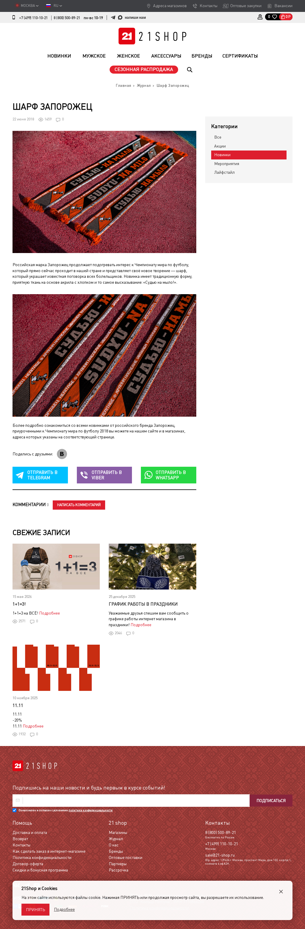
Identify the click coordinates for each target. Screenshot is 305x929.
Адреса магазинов (170, 5)
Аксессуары (166, 56)
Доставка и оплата (30, 832)
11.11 (18, 705)
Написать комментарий (79, 505)
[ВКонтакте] (62, 454)
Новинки (59, 56)
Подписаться (271, 800)
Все (217, 137)
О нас (114, 845)
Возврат (20, 838)
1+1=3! (19, 604)
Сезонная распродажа (144, 69)
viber (107, 475)
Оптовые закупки (246, 5)
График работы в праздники (143, 604)
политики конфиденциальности (91, 810)
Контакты (208, 5)
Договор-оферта (28, 863)
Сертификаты (240, 56)
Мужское (94, 56)
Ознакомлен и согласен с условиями (65, 810)
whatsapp (171, 475)
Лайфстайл (224, 172)
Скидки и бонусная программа (40, 870)
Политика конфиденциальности (42, 857)
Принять (35, 909)
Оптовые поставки (125, 857)
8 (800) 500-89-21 (67, 18)
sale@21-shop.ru (220, 855)
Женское (128, 56)
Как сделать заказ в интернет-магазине (49, 851)
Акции (220, 146)
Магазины (118, 832)
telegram (42, 475)
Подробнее (49, 613)
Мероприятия (226, 163)
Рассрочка (118, 870)
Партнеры (118, 863)
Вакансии (283, 5)
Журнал (116, 838)
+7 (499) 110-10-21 (33, 18)
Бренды (202, 56)
